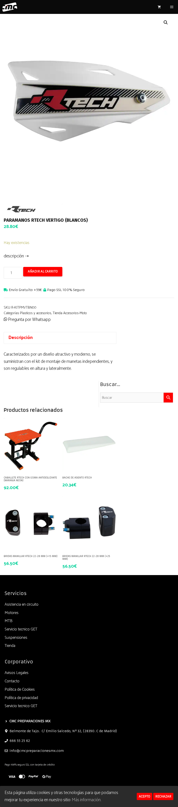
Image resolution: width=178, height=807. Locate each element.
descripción (14, 256)
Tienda (10, 645)
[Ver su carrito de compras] (159, 7)
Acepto (144, 796)
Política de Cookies (20, 689)
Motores (12, 613)
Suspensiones (16, 637)
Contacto (12, 681)
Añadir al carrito (43, 271)
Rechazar (163, 796)
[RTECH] (38, 208)
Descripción (20, 337)
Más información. (86, 800)
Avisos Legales (17, 673)
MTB (9, 621)
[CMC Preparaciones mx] (9, 7)
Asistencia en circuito (21, 604)
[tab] (60, 338)
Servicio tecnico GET (21, 629)
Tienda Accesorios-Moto (70, 313)
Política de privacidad (21, 698)
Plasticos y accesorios (35, 313)
